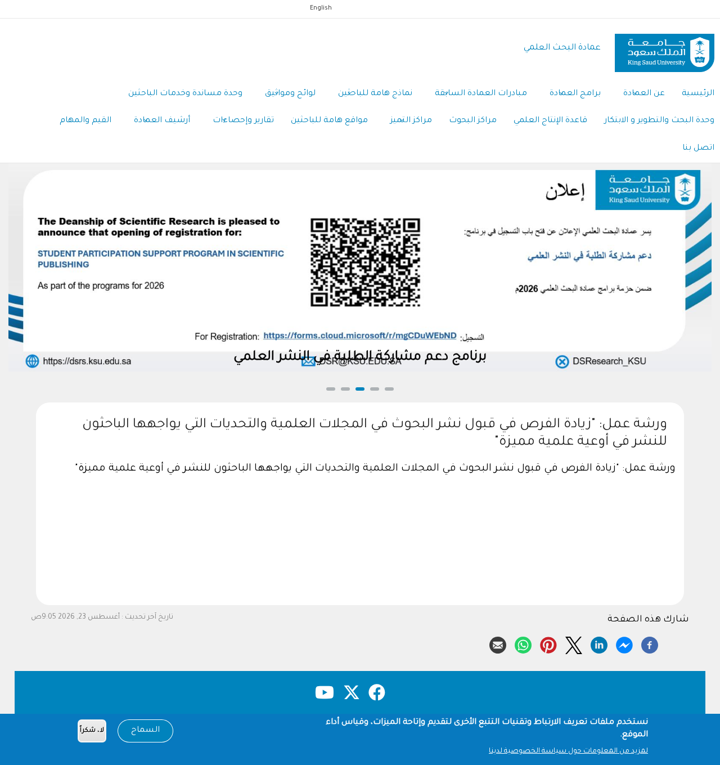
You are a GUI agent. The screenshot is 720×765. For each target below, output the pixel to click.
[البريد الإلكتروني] (497, 643)
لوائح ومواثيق (290, 94)
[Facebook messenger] (624, 643)
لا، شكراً (92, 731)
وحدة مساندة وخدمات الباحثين (185, 94)
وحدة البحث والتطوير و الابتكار (659, 121)
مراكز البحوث (473, 121)
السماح (145, 730)
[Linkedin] (599, 643)
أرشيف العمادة (162, 121)
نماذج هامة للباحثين (375, 94)
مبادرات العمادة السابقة (481, 94)
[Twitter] (573, 643)
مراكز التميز (411, 121)
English (321, 8)
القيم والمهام (85, 121)
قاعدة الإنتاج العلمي (550, 121)
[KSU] (664, 49)
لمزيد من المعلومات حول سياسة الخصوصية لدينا (568, 751)
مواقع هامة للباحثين (329, 121)
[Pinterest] (548, 643)
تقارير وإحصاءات (243, 121)
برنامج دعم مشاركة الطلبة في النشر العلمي (360, 358)
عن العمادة (644, 94)
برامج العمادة (575, 94)
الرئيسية (698, 94)
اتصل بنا (698, 148)
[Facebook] (649, 643)
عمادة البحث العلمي (562, 48)
